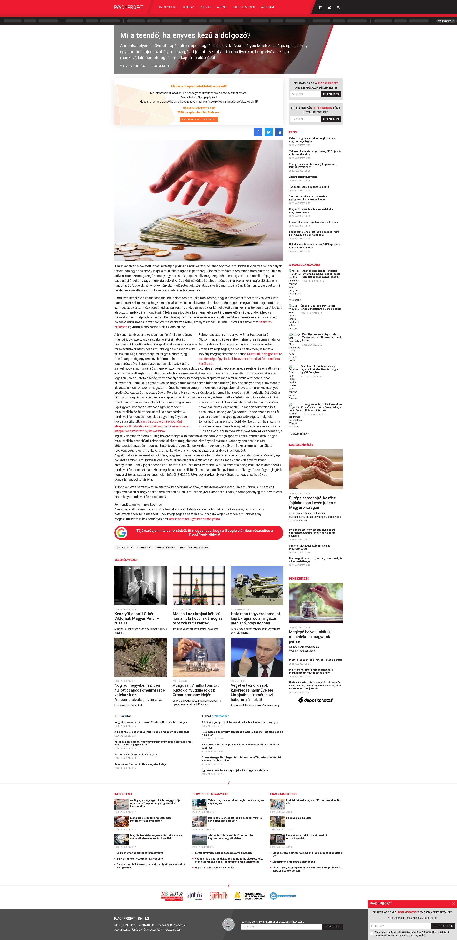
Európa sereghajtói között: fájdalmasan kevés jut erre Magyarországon (312, 503)
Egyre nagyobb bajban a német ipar (215, 867)
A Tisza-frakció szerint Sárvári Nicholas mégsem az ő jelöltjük (151, 731)
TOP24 (122, 716)
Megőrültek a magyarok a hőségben (293, 861)
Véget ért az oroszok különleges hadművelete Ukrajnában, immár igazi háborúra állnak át (252, 692)
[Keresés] (338, 7)
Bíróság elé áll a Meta (299, 817)
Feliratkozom (331, 94)
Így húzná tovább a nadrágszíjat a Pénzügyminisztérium (235, 770)
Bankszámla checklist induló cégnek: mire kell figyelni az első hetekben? (314, 233)
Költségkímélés (301, 444)
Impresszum (121, 925)
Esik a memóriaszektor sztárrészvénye (140, 853)
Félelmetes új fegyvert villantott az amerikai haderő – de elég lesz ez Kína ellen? (242, 733)
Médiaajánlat (146, 925)
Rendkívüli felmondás (194, 547)
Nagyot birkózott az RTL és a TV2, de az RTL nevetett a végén (150, 722)
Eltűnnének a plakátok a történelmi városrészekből (306, 837)
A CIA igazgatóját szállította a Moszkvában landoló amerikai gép (240, 722)
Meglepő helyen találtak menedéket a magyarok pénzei (311, 211)
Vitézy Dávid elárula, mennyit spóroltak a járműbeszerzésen (313, 166)
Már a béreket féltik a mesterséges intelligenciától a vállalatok (151, 819)
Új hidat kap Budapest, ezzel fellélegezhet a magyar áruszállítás (314, 246)
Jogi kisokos (124, 547)
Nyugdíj (206, 7)
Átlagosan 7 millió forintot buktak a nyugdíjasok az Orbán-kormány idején (196, 690)
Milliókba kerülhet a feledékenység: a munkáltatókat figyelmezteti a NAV (311, 671)
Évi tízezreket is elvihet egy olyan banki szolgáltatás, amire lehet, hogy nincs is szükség (312, 532)
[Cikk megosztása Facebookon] (258, 132)
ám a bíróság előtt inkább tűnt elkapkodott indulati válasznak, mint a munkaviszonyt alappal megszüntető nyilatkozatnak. (151, 426)
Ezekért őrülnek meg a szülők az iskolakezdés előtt (313, 802)
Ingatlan (188, 7)
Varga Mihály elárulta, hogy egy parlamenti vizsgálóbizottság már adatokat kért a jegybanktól (153, 743)
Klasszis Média (173, 930)
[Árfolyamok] (329, 7)
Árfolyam (267, 7)
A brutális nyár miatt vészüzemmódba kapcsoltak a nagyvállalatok (230, 837)
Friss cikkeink (167, 7)
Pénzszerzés (299, 578)
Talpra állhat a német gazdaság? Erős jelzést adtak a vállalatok (315, 153)
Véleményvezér (126, 560)
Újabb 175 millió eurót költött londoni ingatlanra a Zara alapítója (320, 307)
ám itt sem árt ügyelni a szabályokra (194, 519)
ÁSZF (133, 925)
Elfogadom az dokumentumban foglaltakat (412, 934)
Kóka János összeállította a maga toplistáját (141, 764)
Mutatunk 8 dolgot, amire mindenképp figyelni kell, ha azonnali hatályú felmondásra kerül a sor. (240, 358)
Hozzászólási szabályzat (172, 925)
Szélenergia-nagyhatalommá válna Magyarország (309, 547)
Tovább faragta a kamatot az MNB (309, 186)
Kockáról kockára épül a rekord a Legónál (314, 222)
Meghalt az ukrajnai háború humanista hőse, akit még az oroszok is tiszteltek (198, 619)
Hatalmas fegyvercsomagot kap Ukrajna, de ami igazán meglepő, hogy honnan (255, 619)
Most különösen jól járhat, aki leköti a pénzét (316, 659)
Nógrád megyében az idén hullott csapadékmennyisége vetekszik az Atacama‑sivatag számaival (139, 692)
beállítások (155, 930)
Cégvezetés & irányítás (210, 794)
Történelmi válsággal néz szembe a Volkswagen (223, 853)
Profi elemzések (244, 7)
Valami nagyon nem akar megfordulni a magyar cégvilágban (312, 140)
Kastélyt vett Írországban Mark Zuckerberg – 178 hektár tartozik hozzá (322, 337)
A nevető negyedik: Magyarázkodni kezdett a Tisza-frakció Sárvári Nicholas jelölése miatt (241, 759)
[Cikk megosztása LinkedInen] (279, 132)
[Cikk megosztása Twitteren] (269, 132)
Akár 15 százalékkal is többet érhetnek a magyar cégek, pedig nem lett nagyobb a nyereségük (321, 273)
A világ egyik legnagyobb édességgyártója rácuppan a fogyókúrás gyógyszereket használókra (155, 803)
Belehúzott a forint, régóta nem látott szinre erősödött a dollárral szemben (240, 746)
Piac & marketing (283, 794)
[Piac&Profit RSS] (147, 918)
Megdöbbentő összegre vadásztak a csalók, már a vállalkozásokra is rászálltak (156, 837)
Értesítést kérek (443, 926)
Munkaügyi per (165, 547)
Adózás (222, 7)
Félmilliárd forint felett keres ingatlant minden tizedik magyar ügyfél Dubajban (320, 369)
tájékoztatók (138, 930)
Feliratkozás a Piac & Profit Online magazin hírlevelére (272, 922)
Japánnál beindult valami (304, 176)
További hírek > (299, 433)
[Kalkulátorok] (320, 7)
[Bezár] (453, 903)
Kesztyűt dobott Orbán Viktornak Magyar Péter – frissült (136, 619)
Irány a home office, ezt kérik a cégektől (140, 858)
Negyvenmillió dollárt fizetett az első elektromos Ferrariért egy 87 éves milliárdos (323, 407)
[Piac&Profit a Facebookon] (140, 918)
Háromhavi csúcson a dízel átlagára (136, 754)
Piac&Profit (161, 66)
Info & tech (123, 794)
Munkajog (144, 547)
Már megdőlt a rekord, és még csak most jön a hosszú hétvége (315, 560)
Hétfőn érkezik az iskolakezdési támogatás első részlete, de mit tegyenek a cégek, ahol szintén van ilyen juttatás (315, 685)
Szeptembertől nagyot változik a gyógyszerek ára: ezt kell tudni (308, 198)
